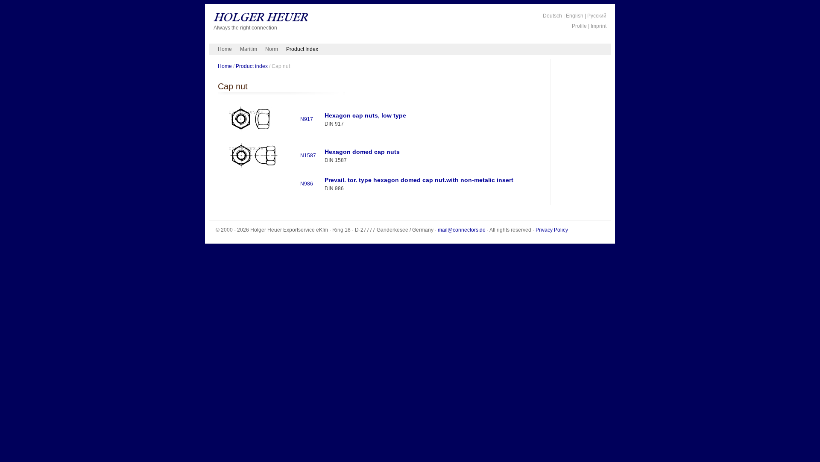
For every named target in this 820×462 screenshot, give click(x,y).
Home (225, 49)
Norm (271, 49)
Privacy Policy (552, 230)
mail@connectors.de (462, 230)
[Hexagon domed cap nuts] (252, 168)
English (574, 16)
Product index (252, 66)
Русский (596, 16)
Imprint (598, 26)
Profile (579, 26)
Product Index (302, 49)
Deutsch (552, 16)
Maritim (248, 49)
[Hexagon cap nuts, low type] (252, 132)
